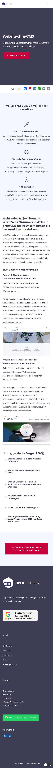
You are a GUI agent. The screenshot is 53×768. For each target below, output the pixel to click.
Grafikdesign (7, 646)
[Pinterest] (30, 89)
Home (5, 641)
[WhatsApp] (39, 89)
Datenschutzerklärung (32, 763)
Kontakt (6, 660)
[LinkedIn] (10, 736)
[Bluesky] (35, 89)
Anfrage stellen (11, 664)
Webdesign (7, 650)
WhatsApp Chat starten (26, 718)
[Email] (44, 89)
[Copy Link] (48, 89)
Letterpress (7, 655)
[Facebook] (25, 89)
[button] (48, 765)
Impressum (19, 763)
